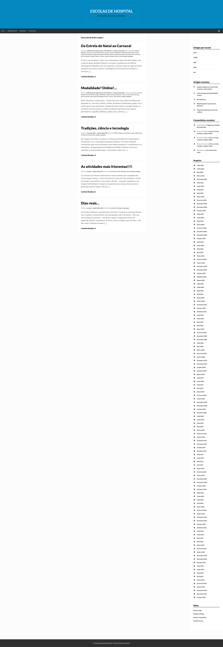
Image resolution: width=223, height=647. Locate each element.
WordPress (109, 643)
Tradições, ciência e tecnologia (105, 128)
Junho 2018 (200, 419)
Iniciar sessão (197, 610)
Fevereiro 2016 (201, 510)
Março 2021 (200, 329)
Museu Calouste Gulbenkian (114, 94)
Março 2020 (200, 350)
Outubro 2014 (201, 562)
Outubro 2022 (201, 273)
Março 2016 (200, 507)
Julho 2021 (200, 315)
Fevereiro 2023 (201, 259)
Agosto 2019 (201, 374)
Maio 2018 (200, 423)
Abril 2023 (200, 252)
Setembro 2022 (201, 277)
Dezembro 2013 (202, 590)
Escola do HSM (91, 133)
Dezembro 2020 (202, 336)
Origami (92, 56)
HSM (195, 67)
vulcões (121, 56)
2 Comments (125, 208)
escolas (89, 171)
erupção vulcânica (109, 52)
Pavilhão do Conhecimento (88, 135)
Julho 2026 (200, 165)
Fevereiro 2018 (201, 433)
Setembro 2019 (201, 371)
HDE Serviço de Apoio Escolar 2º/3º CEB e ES (99, 50)
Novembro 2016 (202, 482)
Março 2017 (200, 468)
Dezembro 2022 (202, 266)
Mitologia (119, 208)
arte (133, 93)
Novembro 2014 (202, 559)
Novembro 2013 (202, 594)
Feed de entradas (198, 614)
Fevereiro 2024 (201, 228)
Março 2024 (200, 224)
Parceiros (23, 31)
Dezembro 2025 (202, 179)
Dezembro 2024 (202, 203)
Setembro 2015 (201, 527)
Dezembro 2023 (202, 231)
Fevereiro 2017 (201, 472)
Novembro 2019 (202, 364)
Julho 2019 (200, 378)
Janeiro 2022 (201, 301)
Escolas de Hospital (111, 11)
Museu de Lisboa (108, 54)
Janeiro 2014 (201, 587)
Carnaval (95, 52)
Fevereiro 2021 (201, 332)
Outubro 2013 (201, 597)
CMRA (195, 57)
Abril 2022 (200, 294)
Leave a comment (128, 56)
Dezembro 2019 (202, 360)
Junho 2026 (200, 169)
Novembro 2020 (202, 339)
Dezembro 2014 (202, 555)
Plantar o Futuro (99, 56)
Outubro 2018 (201, 409)
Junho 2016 (200, 496)
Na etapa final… (201, 99)
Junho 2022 (200, 287)
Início (3, 31)
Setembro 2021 (201, 311)
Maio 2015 (200, 538)
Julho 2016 (200, 493)
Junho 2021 (200, 318)
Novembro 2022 (202, 270)
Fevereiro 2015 (201, 548)
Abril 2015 (200, 541)
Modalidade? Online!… (99, 88)
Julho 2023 (200, 242)
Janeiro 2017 (201, 475)
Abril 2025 (200, 193)
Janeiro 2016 (201, 514)
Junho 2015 (200, 534)
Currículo (136, 93)
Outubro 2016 (201, 486)
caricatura (89, 52)
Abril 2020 (200, 346)
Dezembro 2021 (202, 304)
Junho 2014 (200, 569)
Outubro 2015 (201, 524)
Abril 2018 (200, 426)
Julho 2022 (200, 284)
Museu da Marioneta (98, 54)
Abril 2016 (200, 503)
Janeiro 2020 (201, 357)
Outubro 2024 (201, 210)
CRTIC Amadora (118, 133)
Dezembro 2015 (202, 517)
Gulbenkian (118, 52)
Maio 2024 (200, 221)
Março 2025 (200, 196)
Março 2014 (200, 580)
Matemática (103, 94)
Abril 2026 (200, 172)
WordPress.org (198, 621)
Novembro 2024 (202, 207)
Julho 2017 (200, 454)
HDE (194, 62)
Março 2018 (200, 430)
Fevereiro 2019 (201, 395)
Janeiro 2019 (201, 399)
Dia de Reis (101, 52)
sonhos (116, 56)
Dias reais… (90, 203)
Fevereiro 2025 (201, 200)
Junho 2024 (200, 217)
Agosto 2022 (201, 280)
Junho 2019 (200, 381)
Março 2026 (200, 176)
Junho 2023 (200, 245)
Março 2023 (200, 256)
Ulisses (128, 171)
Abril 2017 (200, 465)
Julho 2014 (200, 566)
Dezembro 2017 (202, 440)
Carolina (127, 643)
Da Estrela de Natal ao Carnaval (106, 46)
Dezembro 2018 (202, 402)
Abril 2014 (200, 576)
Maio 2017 (200, 461)
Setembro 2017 (201, 451)
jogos (97, 94)
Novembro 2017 (202, 444)
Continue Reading (88, 77)
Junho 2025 (200, 186)
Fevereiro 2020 (201, 353)
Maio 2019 (200, 385)
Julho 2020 (200, 343)
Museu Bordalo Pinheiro (128, 52)
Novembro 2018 (202, 406)
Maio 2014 (200, 573)
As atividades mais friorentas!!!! (106, 166)
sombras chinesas (109, 56)
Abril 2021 (200, 325)
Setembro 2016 (201, 489)
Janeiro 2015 (201, 552)
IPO (194, 72)
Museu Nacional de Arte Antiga (122, 54)
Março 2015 (200, 545)
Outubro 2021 (201, 308)
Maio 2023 (200, 249)
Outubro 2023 (201, 238)
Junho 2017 (200, 458)
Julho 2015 (200, 531)
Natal (132, 54)
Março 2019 (200, 392)
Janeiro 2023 (201, 263)
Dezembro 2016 (202, 479)
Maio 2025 (200, 189)
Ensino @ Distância (90, 94)
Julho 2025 (200, 183)
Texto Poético (117, 96)
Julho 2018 (200, 416)
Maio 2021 (200, 322)
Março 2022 (200, 298)
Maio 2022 (200, 291)
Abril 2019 (200, 388)
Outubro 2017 (201, 447)
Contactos (32, 31)
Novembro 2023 (202, 235)
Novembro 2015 (202, 520)
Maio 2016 (200, 500)
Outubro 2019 (201, 367)
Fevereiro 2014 (201, 583)
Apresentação (12, 31)
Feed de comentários (199, 617)
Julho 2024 (200, 214)
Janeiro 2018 (201, 437)
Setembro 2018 (201, 412)
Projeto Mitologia (121, 171)
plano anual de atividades (97, 96)
